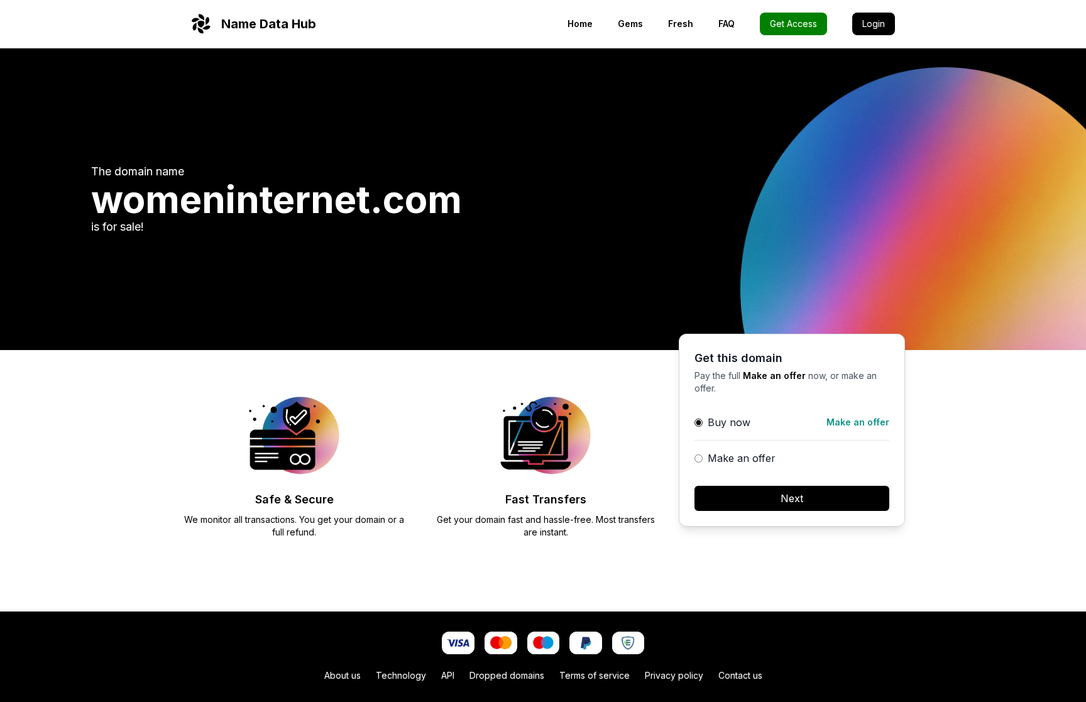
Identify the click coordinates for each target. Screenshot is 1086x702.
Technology (401, 675)
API (447, 675)
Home (580, 23)
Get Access (793, 23)
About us (342, 675)
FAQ (726, 23)
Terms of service (594, 675)
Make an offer (742, 458)
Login (873, 23)
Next (792, 498)
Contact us (740, 675)
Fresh (680, 23)
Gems (630, 23)
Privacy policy (674, 675)
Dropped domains (506, 675)
